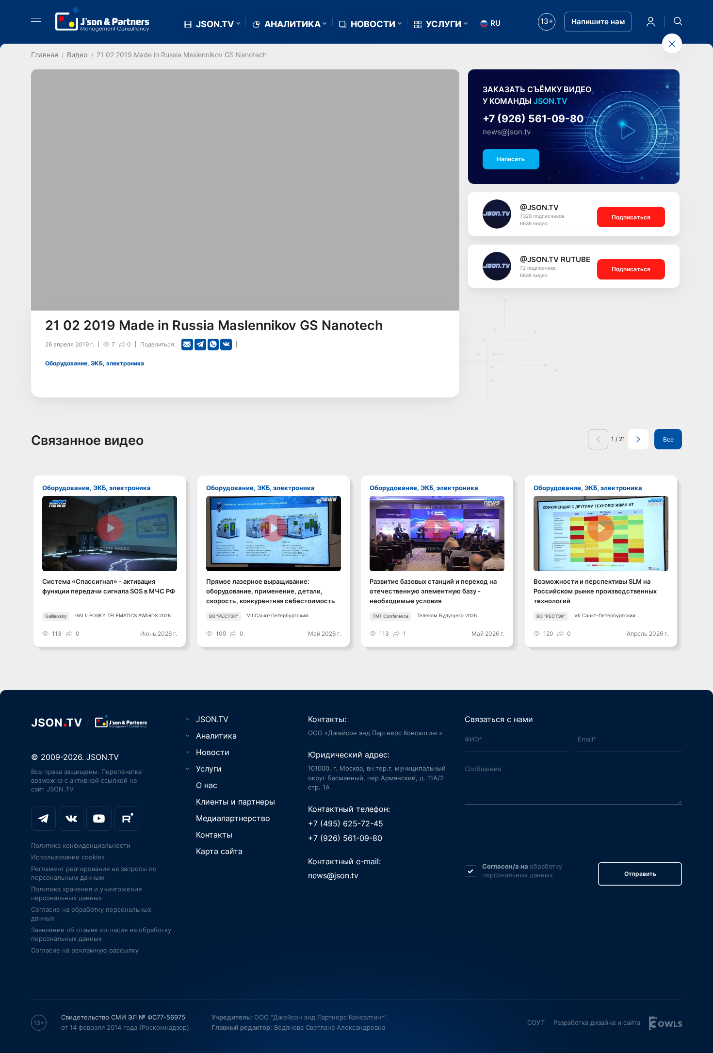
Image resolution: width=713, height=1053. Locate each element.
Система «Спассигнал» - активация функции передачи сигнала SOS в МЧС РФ (108, 586)
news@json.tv (507, 132)
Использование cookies (68, 857)
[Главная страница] (102, 19)
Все (668, 439)
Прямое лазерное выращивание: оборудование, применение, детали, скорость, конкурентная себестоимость (270, 591)
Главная (44, 54)
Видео (77, 54)
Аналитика (292, 24)
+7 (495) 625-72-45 (345, 823)
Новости (373, 24)
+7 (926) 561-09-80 (533, 119)
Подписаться (631, 217)
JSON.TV (215, 24)
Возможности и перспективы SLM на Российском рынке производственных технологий (595, 591)
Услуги (443, 24)
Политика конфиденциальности (80, 845)
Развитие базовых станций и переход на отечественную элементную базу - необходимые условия (433, 591)
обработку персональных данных (522, 870)
